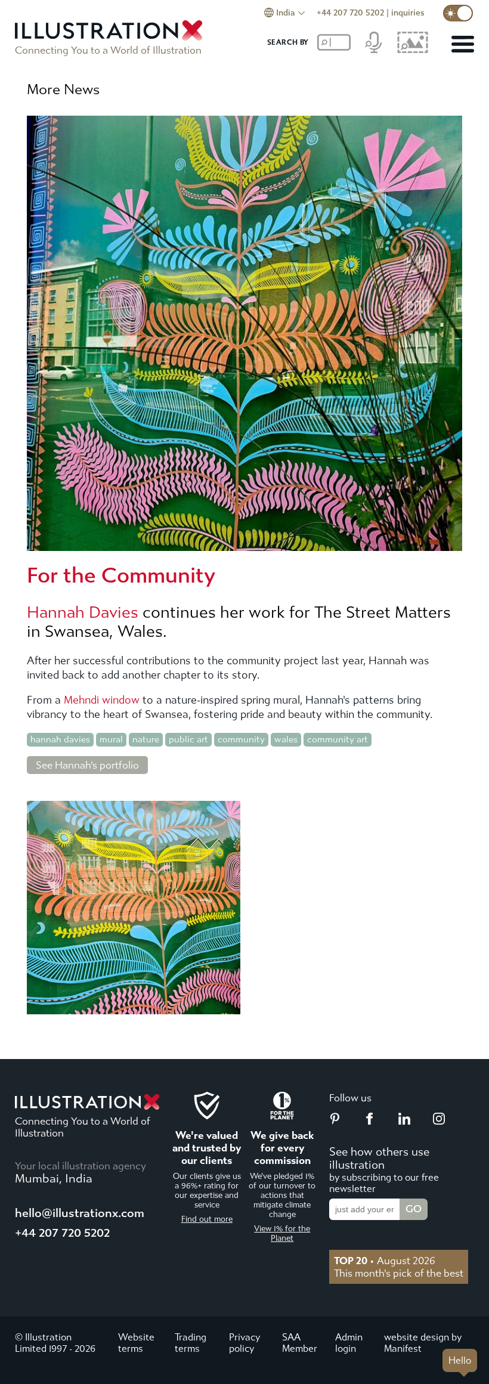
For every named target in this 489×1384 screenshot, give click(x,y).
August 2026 (384, 1261)
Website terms (136, 1343)
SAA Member (299, 1343)
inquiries (408, 13)
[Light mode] (458, 13)
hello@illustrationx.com (79, 1213)
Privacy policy (244, 1343)
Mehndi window (102, 700)
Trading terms (190, 1343)
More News (63, 89)
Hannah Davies (82, 612)
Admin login (349, 1343)
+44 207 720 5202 (350, 13)
